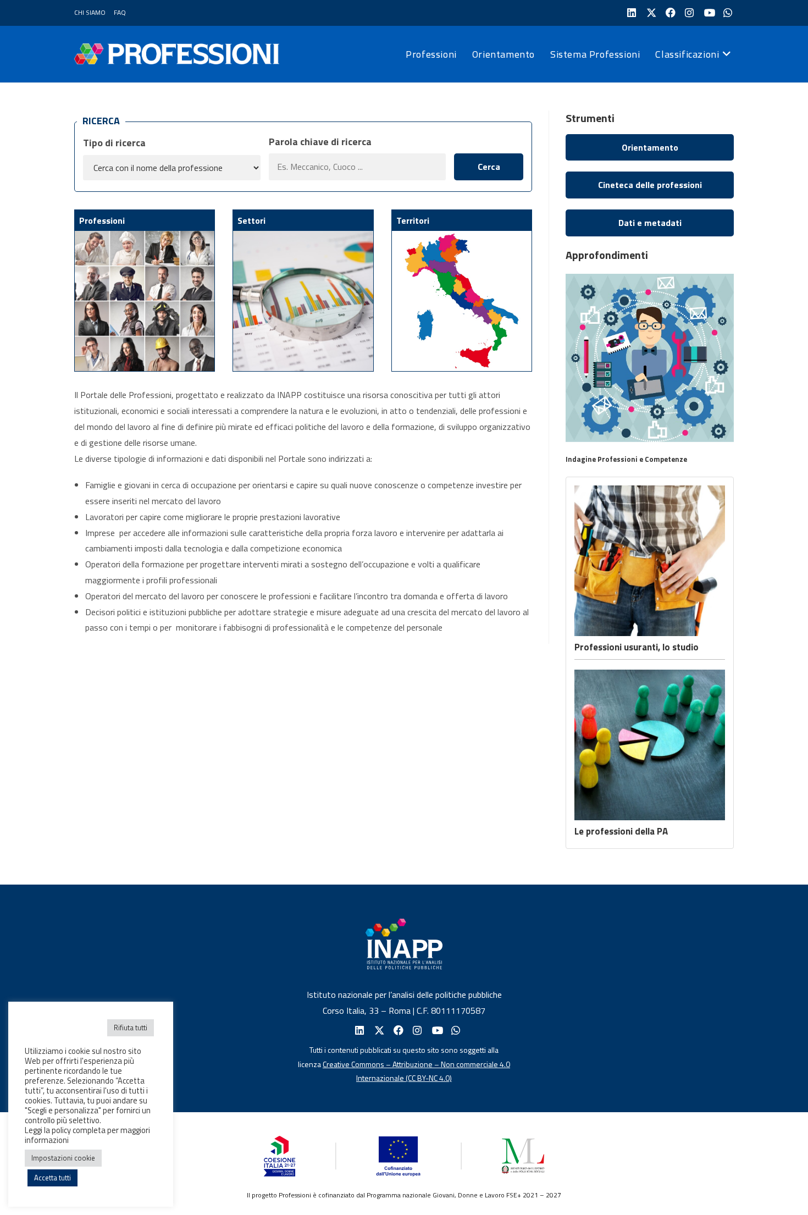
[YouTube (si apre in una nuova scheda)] (708, 13)
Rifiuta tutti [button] (130, 1027)
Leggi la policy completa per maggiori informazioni (87, 1135)
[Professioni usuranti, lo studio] (649, 560)
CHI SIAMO (90, 12)
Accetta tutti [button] (52, 1177)
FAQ (120, 12)
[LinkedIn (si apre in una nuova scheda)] (631, 13)
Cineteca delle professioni (650, 184)
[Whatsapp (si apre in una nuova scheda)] (455, 1030)
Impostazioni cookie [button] (63, 1157)
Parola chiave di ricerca (320, 141)
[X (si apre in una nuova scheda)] (650, 13)
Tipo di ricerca (114, 142)
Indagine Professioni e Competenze (626, 459)
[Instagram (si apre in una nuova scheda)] (688, 13)
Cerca (489, 166)
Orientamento (650, 147)
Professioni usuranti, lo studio (636, 647)
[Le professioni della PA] (649, 745)
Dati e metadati (650, 222)
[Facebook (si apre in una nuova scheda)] (669, 13)
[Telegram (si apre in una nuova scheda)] (727, 13)
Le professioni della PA (621, 831)
